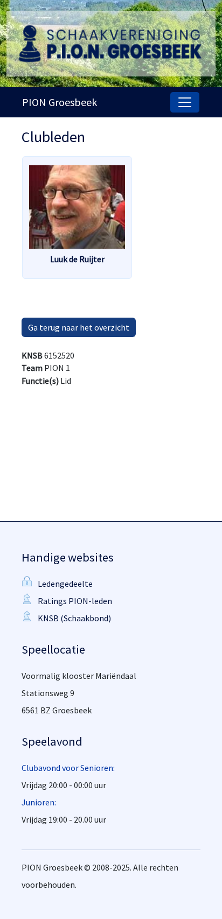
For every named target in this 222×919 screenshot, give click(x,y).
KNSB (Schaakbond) (74, 618)
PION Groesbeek (59, 102)
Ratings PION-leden (75, 600)
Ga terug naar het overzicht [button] (78, 327)
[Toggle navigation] (185, 102)
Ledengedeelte (65, 583)
